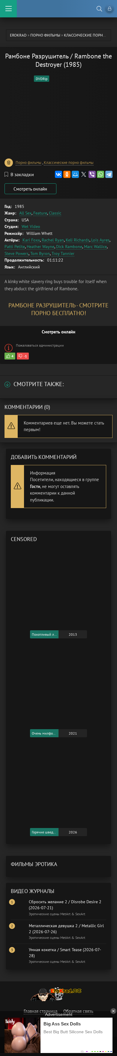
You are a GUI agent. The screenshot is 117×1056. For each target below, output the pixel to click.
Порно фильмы (45, 35)
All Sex (25, 213)
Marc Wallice (95, 246)
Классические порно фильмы (69, 162)
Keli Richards (77, 240)
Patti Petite (14, 246)
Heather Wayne (40, 246)
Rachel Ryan (53, 240)
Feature (40, 213)
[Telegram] (108, 174)
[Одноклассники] (66, 174)
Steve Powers (16, 253)
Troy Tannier (63, 253)
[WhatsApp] (100, 174)
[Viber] (92, 174)
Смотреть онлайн (30, 189)
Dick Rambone (69, 246)
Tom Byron (40, 253)
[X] (83, 174)
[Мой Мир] (75, 174)
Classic (55, 213)
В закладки (22, 174)
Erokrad (18, 35)
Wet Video (31, 226)
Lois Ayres (100, 240)
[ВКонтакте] (58, 174)
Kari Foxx (31, 240)
